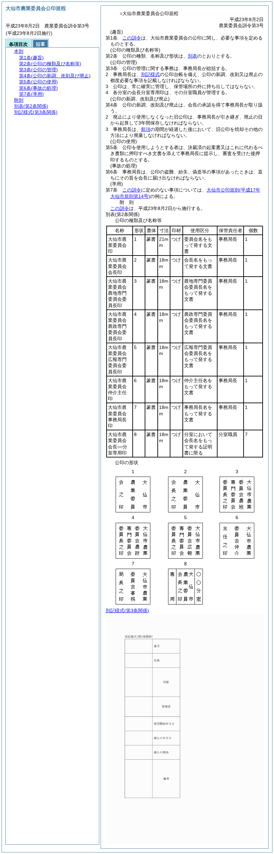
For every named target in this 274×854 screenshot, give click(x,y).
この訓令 (131, 38)
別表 (192, 56)
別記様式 (150, 74)
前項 (145, 129)
